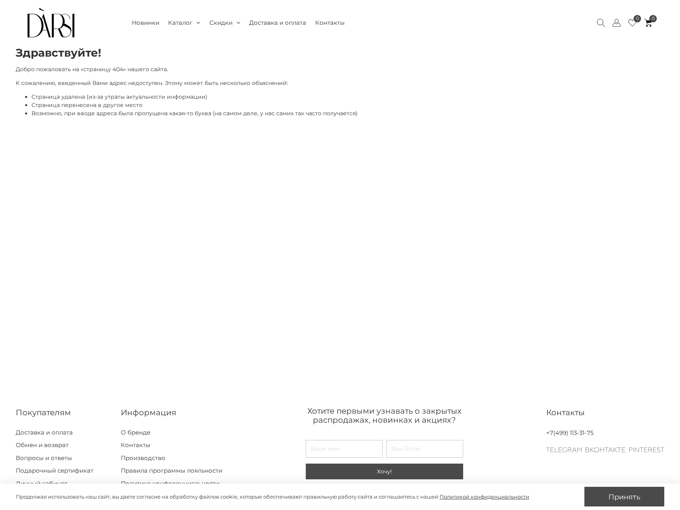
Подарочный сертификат (54, 470)
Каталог (180, 22)
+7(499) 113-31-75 (569, 432)
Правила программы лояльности (171, 470)
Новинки (145, 22)
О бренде (135, 432)
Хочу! (384, 471)
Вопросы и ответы (44, 458)
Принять (624, 497)
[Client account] (617, 23)
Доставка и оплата (277, 22)
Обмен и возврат (42, 445)
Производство (143, 458)
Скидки (221, 22)
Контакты (330, 22)
